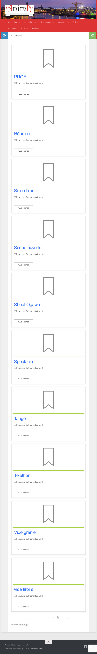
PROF (20, 76)
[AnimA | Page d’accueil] (19, 10)
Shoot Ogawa (27, 304)
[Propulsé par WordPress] (22, 648)
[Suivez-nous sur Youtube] (90, 646)
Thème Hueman (37, 649)
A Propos (32, 22)
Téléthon (22, 475)
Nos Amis (24, 28)
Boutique (35, 28)
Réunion (22, 133)
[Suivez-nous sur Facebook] (85, 646)
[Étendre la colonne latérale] (4, 35)
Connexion (18, 22)
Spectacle (23, 361)
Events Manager (23, 625)
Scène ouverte (28, 247)
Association (62, 22)
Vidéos (75, 22)
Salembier (23, 190)
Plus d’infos (23, 94)
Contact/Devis (11, 28)
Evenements (46, 22)
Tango (20, 418)
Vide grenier (25, 532)
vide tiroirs (23, 589)
